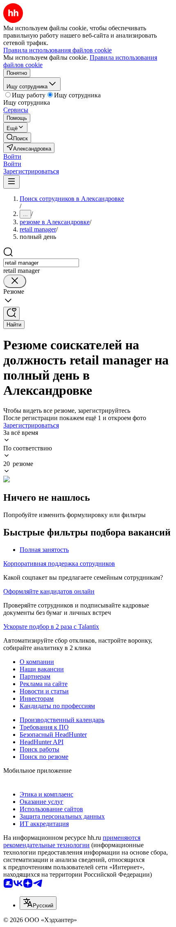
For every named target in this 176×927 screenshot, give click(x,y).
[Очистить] (14, 281)
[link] (17, 138)
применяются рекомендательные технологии (71, 841)
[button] (12, 156)
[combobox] (41, 263)
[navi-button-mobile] (11, 182)
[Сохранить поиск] (11, 313)
